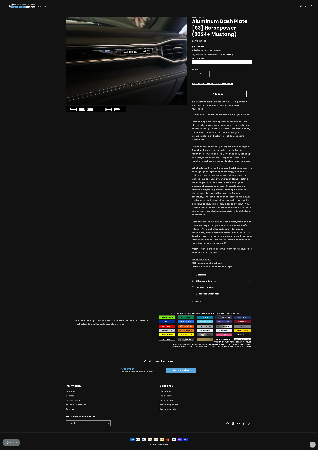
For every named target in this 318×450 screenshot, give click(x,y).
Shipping (196, 50)
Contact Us (165, 391)
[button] (5, 6)
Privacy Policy (73, 400)
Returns (70, 409)
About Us (70, 391)
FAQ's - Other (166, 400)
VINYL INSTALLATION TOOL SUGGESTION (212, 83)
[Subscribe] (107, 423)
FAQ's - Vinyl (165, 396)
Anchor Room (162, 444)
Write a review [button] (181, 370)
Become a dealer (168, 409)
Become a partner (168, 404)
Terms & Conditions (76, 404)
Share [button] (198, 301)
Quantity (196, 69)
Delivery (70, 396)
